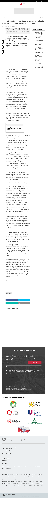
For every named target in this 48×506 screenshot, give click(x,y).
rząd (37, 481)
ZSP (42, 485)
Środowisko (19, 466)
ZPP (38, 485)
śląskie (41, 481)
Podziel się (9, 299)
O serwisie (22, 494)
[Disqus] (18, 327)
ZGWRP (30, 485)
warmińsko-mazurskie (39, 483)
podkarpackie (5, 478)
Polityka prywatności (30, 494)
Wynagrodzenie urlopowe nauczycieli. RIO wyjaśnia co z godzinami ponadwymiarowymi (39, 50)
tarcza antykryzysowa (24, 483)
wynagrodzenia (12, 485)
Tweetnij (21, 299)
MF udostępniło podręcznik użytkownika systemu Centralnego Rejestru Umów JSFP (40, 65)
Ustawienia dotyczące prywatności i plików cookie (31, 496)
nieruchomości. (26, 476)
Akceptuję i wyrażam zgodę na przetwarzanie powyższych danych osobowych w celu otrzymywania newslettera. (24, 367)
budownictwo (5, 474)
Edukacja (13, 466)
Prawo (3, 466)
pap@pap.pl (4, 460)
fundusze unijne (27, 474)
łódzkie (3, 488)
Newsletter (9, 302)
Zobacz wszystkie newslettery (23, 391)
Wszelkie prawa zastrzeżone (13, 308)
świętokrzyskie (15, 483)
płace (25, 481)
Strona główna (42, 17)
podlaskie (11, 478)
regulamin (14, 366)
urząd (32, 483)
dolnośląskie (12, 474)
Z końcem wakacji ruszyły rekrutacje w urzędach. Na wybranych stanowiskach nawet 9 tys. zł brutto (40, 35)
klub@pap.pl (8, 453)
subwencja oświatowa (6, 483)
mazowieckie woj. (5, 476)
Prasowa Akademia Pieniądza (8, 481)
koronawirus (34, 474)
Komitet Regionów (36, 466)
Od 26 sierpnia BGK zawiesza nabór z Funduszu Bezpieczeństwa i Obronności (38, 58)
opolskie (38, 476)
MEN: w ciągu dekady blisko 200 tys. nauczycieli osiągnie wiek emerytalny (39, 42)
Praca (25, 466)
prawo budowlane (19, 481)
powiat (32, 478)
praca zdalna (8, 293)
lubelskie (40, 474)
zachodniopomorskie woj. (22, 485)
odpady (33, 476)
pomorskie (27, 478)
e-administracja (19, 474)
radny (30, 481)
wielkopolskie (4, 485)
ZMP (34, 485)
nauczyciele (20, 476)
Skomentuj (22, 302)
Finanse (8, 466)
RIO (33, 481)
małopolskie (13, 476)
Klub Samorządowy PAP (6, 468)
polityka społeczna (19, 478)
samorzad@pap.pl (5, 452)
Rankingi (29, 466)
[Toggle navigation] (1, 4)
